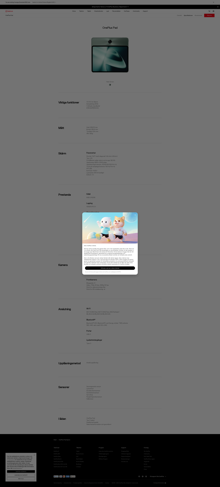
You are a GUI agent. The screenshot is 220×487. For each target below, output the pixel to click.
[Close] (135, 215)
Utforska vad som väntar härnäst (110, 268)
